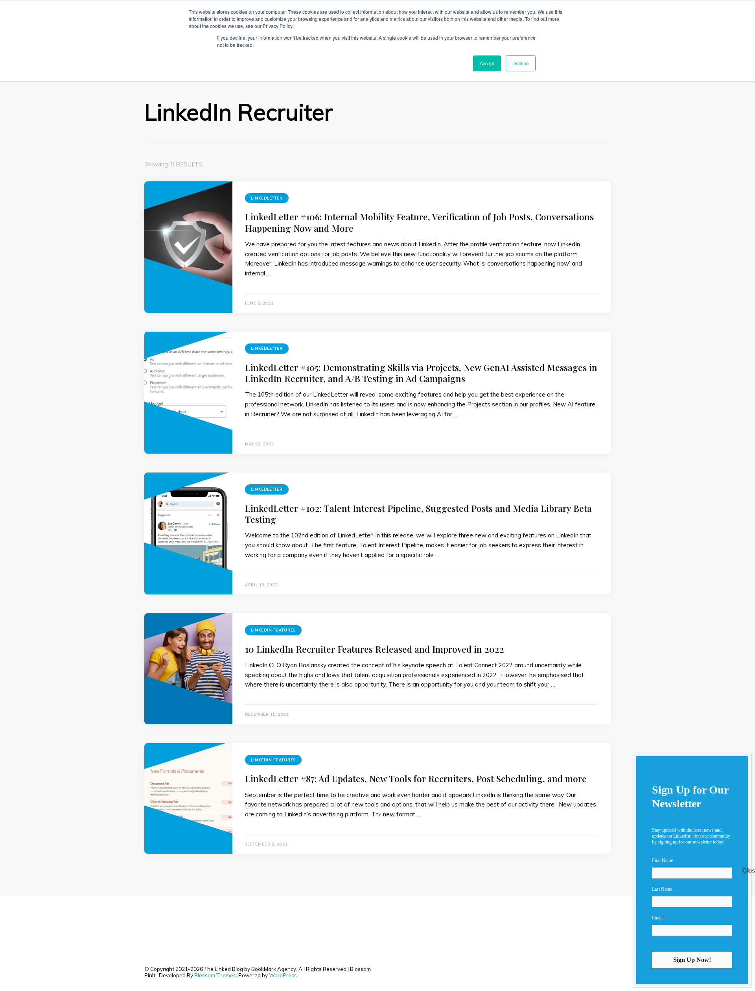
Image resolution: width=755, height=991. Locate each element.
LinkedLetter (267, 198)
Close (745, 870)
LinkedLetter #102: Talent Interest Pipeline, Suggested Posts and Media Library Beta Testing (418, 513)
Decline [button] (520, 63)
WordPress (283, 975)
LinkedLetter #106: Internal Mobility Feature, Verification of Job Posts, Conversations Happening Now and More (419, 222)
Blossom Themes (215, 975)
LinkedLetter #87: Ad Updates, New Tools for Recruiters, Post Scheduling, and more (416, 778)
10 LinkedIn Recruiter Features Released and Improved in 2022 (374, 649)
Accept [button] (487, 63)
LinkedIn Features (273, 630)
